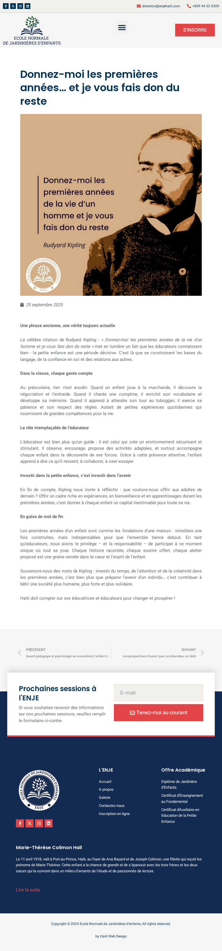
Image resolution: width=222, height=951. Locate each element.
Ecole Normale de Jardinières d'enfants (110, 923)
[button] (122, 27)
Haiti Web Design (113, 936)
